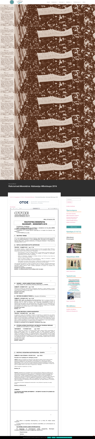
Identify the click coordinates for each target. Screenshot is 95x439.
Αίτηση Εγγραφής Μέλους (72, 220)
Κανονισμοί (61, 2)
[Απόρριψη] (93, 437)
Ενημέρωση (54, 2)
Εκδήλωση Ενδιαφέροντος (72, 311)
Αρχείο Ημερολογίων (70, 271)
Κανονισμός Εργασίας (71, 213)
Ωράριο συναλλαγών (70, 222)
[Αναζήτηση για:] (73, 199)
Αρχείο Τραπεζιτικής (70, 301)
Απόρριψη (53, 437)
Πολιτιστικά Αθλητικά (12, 183)
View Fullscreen (12, 206)
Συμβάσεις (68, 2)
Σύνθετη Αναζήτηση (70, 206)
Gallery (84, 2)
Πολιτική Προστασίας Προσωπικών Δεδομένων (64, 437)
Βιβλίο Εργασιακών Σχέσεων (72, 215)
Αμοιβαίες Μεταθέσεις (71, 309)
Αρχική (48, 2)
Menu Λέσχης (74, 226)
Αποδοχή (49, 437)
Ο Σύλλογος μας (76, 2)
